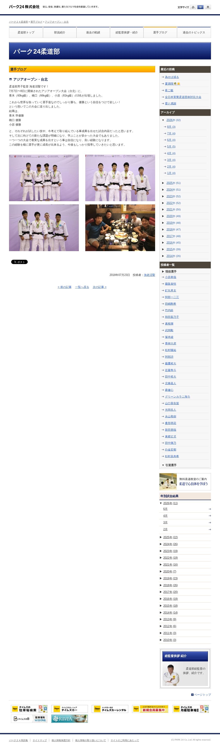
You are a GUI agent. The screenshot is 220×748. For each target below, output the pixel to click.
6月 (171, 140)
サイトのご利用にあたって (125, 740)
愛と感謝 (170, 103)
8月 (171, 126)
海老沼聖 (149, 275)
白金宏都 (170, 449)
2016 (174, 242)
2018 (174, 229)
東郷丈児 (170, 436)
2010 (169, 640)
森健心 (169, 390)
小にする (193, 7)
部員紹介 (59, 32)
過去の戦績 (93, 32)
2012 (169, 626)
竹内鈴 (169, 310)
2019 (174, 222)
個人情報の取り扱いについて (90, 740)
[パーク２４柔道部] (24, 5)
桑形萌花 (170, 423)
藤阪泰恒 (170, 283)
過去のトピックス (194, 32)
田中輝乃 (170, 443)
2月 (171, 166)
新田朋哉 (170, 429)
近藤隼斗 (170, 370)
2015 (174, 249)
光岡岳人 (170, 409)
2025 (174, 183)
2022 (174, 203)
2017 (174, 236)
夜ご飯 (169, 90)
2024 (174, 189)
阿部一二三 (172, 297)
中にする (200, 7)
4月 (171, 153)
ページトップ (202, 694)
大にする (208, 7)
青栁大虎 (170, 343)
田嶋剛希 (170, 303)
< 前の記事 (65, 287)
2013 (169, 619)
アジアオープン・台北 (57, 21)
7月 (171, 133)
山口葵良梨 (172, 403)
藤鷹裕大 (170, 363)
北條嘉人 (170, 383)
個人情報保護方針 (61, 740)
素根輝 (169, 323)
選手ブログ (36, 21)
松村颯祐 (170, 350)
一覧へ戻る (82, 287)
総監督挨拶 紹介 (176, 656)
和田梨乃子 (172, 317)
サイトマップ (40, 740)
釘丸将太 (170, 290)
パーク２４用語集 (18, 740)
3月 (171, 160)
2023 (174, 196)
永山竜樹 (170, 416)
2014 (174, 256)
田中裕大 (170, 376)
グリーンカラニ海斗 (177, 396)
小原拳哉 (170, 277)
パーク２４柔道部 (18, 21)
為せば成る (172, 77)
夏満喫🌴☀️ (172, 83)
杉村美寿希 (172, 456)
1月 (171, 173)
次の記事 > (100, 287)
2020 (174, 216)
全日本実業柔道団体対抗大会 (183, 97)
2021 (174, 209)
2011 (169, 633)
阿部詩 (169, 356)
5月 (171, 146)
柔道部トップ (26, 32)
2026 (174, 120)
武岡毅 (169, 330)
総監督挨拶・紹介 (127, 32)
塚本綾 (169, 337)
